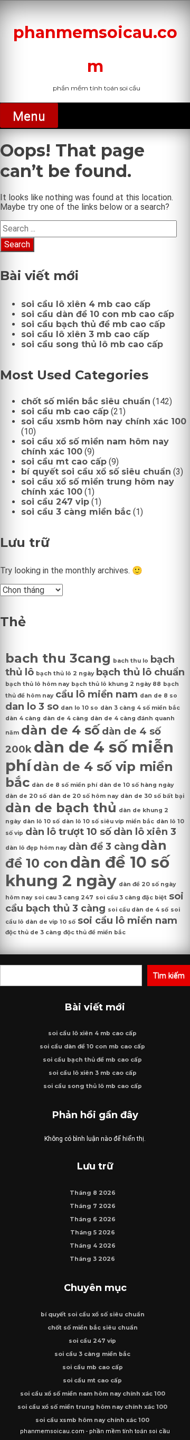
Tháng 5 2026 (92, 1232)
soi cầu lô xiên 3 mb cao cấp (85, 334)
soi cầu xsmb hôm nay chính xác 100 (103, 421)
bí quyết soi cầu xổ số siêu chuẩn (96, 472)
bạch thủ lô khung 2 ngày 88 (116, 684)
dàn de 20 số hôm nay (83, 796)
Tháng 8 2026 (93, 1193)
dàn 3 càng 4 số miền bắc (140, 707)
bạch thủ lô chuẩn (140, 672)
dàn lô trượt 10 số (68, 831)
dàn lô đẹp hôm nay (35, 847)
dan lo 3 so (32, 706)
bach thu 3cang (58, 658)
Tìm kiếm (169, 975)
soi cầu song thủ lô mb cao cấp (92, 344)
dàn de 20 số (25, 796)
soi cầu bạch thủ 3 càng (94, 902)
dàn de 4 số (60, 730)
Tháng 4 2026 (93, 1245)
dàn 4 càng (23, 718)
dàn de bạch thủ (61, 807)
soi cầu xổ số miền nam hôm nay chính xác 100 (92, 1393)
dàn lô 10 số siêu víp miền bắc (108, 821)
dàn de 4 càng (65, 718)
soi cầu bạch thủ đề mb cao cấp (93, 324)
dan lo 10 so (79, 707)
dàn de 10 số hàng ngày (136, 785)
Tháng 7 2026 (93, 1206)
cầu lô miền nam (96, 694)
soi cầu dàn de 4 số (138, 909)
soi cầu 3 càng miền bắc (76, 512)
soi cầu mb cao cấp (65, 411)
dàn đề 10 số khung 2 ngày (87, 871)
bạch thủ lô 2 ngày (65, 673)
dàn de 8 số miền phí (64, 785)
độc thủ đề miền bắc (94, 932)
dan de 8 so (158, 695)
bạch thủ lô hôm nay (37, 684)
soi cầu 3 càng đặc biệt (131, 897)
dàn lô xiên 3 (144, 831)
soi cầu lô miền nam (127, 920)
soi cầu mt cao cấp (64, 462)
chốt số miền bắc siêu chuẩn (85, 401)
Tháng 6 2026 (93, 1219)
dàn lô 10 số (41, 821)
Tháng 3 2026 (92, 1259)
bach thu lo (130, 660)
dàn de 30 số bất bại (152, 796)
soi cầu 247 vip (55, 502)
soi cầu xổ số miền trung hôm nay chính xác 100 (92, 1407)
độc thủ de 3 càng (33, 932)
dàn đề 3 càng (104, 846)
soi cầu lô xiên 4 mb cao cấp (85, 304)
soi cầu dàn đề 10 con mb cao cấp (97, 314)
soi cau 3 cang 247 (63, 897)
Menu (29, 116)
